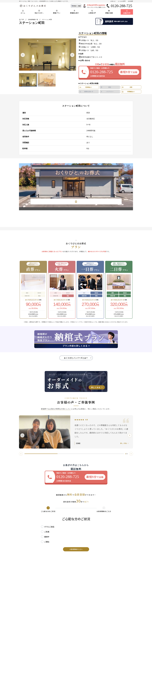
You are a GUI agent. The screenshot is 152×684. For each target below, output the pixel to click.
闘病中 (46, 536)
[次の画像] (72, 55)
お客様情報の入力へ (76, 549)
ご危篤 (46, 531)
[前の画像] (23, 55)
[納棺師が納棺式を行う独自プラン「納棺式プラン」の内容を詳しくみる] (76, 339)
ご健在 (46, 541)
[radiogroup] (76, 534)
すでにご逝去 (49, 526)
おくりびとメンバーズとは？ (76, 358)
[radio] (42, 526)
